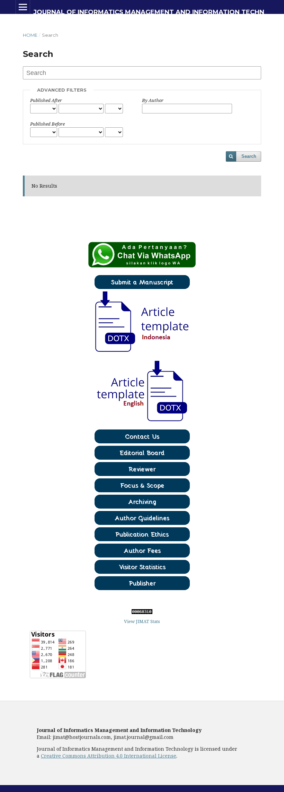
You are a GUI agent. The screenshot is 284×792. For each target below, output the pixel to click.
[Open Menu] (23, 7)
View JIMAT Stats (142, 621)
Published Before (47, 124)
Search (248, 156)
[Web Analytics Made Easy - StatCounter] (142, 612)
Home (30, 35)
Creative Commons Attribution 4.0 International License (108, 755)
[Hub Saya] (142, 266)
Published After (46, 100)
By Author (152, 100)
